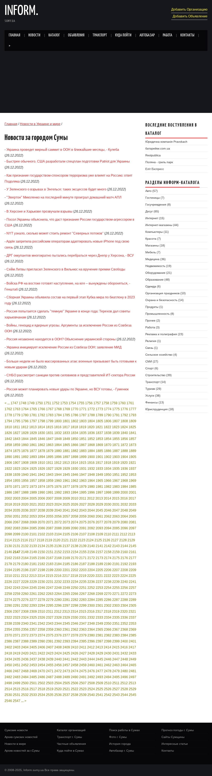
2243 (16, 587)
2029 (99, 504)
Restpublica (153, 155)
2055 (49, 516)
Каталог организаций (71, 730)
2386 (8, 641)
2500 (25, 683)
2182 (41, 564)
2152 (58, 552)
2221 (99, 576)
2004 (25, 498)
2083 (16, 528)
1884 (91, 451)
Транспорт (100, 35)
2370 (8, 635)
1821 (99, 427)
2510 (107, 683)
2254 (107, 587)
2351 (116, 623)
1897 (66, 457)
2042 (74, 510)
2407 (49, 647)
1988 (25, 492)
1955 (16, 480)
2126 (106, 540)
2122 (73, 540)
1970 (8, 486)
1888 (124, 451)
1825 (132, 427)
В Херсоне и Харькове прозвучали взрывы (39, 211)
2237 (99, 581)
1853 (99, 439)
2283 (83, 599)
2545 (132, 695)
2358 (41, 629)
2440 (58, 659)
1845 (33, 439)
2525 (99, 689)
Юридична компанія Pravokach (166, 141)
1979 (83, 486)
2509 (99, 683)
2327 (49, 617)
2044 (91, 510)
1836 (91, 433)
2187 (83, 564)
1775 (116, 409)
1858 (8, 445)
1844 (25, 439)
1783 (49, 415)
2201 (66, 570)
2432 (124, 653)
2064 (124, 516)
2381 (99, 635)
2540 (91, 695)
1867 (83, 445)
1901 (99, 457)
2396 (91, 641)
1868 (91, 445)
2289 (132, 599)
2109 (99, 534)
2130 (8, 546)
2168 (58, 558)
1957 (33, 480)
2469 (33, 671)
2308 (25, 611)
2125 (98, 540)
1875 (16, 451)
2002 (8, 498)
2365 (99, 629)
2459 (83, 665)
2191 (116, 564)
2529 (132, 689)
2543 (116, 695)
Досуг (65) (152, 211)
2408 (58, 647)
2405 (33, 647)
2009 (66, 498)
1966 (107, 480)
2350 (107, 623)
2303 (116, 605)
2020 (25, 504)
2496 (124, 677)
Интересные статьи (174, 743)
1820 (91, 427)
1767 (49, 409)
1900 (91, 457)
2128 (123, 540)
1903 (116, 457)
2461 (99, 665)
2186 (74, 564)
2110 (107, 534)
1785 (66, 415)
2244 (25, 587)
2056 (58, 516)
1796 (25, 421)
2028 (91, 504)
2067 (16, 522)
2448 (124, 659)
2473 (66, 671)
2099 (16, 534)
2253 (99, 587)
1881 (66, 451)
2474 (74, 671)
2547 (16, 701)
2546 (8, 701)
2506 (74, 683)
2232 (58, 581)
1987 (16, 492)
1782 (41, 415)
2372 (25, 635)
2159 (116, 552)
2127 (114, 540)
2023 (49, 504)
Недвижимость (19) (158, 266)
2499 (16, 683)
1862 (41, 445)
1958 (41, 480)
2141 (99, 546)
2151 (49, 552)
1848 (58, 439)
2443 (83, 659)
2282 (74, 599)
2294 (41, 605)
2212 (24, 576)
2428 (91, 653)
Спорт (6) (151, 368)
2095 (116, 528)
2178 (8, 564)
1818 (74, 427)
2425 (66, 653)
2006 (41, 498)
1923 (16, 468)
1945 (66, 474)
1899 (83, 457)
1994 (74, 492)
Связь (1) (151, 347)
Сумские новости (16, 730)
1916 (91, 462)
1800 (58, 421)
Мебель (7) (152, 252)
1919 (115, 462)
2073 (66, 522)
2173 (99, 558)
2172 (91, 558)
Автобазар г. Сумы (121, 750)
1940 (25, 474)
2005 (33, 498)
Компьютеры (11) (157, 231)
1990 (41, 492)
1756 (89, 403)
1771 (83, 409)
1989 (33, 492)
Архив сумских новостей (21, 737)
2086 (41, 528)
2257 (132, 587)
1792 (124, 415)
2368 (124, 629)
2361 (66, 629)
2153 (66, 552)
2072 (58, 522)
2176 (124, 558)
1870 (107, 445)
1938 (8, 474)
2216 (57, 576)
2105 (66, 534)
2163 (16, 558)
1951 (116, 474)
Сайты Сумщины (172, 737)
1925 (33, 468)
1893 (33, 457)
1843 (16, 439)
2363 (83, 629)
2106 (74, 534)
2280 (58, 599)
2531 (16, 695)
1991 (49, 492)
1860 (25, 445)
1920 (124, 462)
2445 (99, 659)
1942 (41, 474)
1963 (83, 480)
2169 (66, 558)
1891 (16, 457)
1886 (107, 451)
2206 (107, 570)
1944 (58, 474)
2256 (124, 587)
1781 (33, 415)
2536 (58, 695)
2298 (74, 605)
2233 (66, 581)
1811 (16, 427)
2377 (66, 635)
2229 (33, 581)
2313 (66, 611)
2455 (49, 665)
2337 (132, 617)
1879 (49, 451)
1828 (25, 433)
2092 (91, 528)
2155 (83, 552)
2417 (132, 647)
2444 (91, 659)
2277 (33, 599)
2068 (25, 522)
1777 (132, 409)
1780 (25, 415)
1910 (41, 462)
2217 (66, 576)
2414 (107, 647)
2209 (132, 570)
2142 (107, 546)
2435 (16, 659)
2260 (25, 593)
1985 (132, 486)
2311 (49, 611)
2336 (124, 617)
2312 (57, 611)
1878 (41, 451)
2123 (81, 540)
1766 (41, 409)
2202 (74, 570)
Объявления (76, 35)
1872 (124, 445)
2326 (41, 617)
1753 (64, 403)
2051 (16, 516)
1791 (116, 415)
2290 (8, 605)
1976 (58, 486)
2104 (58, 534)
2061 (99, 516)
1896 (58, 457)
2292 (25, 605)
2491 (83, 677)
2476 (91, 671)
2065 (132, 516)
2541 (99, 695)
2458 (74, 665)
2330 (74, 617)
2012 (91, 498)
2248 (58, 587)
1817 (66, 427)
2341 (33, 623)
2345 (66, 623)
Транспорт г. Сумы (69, 737)
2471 (49, 671)
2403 (16, 647)
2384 (124, 635)
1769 (66, 409)
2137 (66, 546)
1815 (49, 427)
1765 (33, 409)
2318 (107, 611)
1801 (66, 421)
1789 (99, 415)
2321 (132, 611)
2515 (16, 689)
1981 (99, 486)
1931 (83, 468)
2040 (58, 510)
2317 (99, 611)
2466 (8, 671)
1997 (99, 492)
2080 (124, 522)
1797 (33, 421)
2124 (90, 540)
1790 (107, 415)
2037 (33, 510)
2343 (49, 623)
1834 (74, 433)
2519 (49, 689)
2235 (83, 581)
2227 (16, 581)
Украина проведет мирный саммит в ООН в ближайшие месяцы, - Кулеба (62, 149)
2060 (91, 516)
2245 (33, 587)
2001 (132, 492)
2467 (16, 671)
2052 (25, 516)
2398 (107, 641)
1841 (132, 433)
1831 (49, 433)
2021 (33, 504)
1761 (130, 403)
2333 (99, 617)
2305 (132, 605)
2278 (41, 599)
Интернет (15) (154, 218)
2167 (49, 558)
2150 (41, 552)
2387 (16, 641)
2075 (83, 522)
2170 (74, 558)
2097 (132, 528)
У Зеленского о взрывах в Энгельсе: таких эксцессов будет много (56, 189)
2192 (124, 564)
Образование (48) (157, 279)
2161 (132, 552)
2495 (116, 677)
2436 (25, 659)
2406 (41, 647)
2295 (49, 605)
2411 (82, 647)
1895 (49, 457)
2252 (91, 587)
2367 (116, 629)
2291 (16, 605)
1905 (132, 457)
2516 (25, 689)
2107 (83, 534)
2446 (107, 659)
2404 (25, 647)
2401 (132, 641)
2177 (132, 558)
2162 (8, 558)
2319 (115, 611)
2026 (74, 504)
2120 (56, 540)
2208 (124, 570)
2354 (8, 629)
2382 (107, 635)
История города (120, 743)
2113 (131, 534)
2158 (107, 552)
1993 (66, 492)
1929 (66, 468)
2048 (124, 510)
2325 (33, 617)
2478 (107, 671)
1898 (74, 457)
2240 (124, 581)
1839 (116, 433)
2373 (33, 635)
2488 (58, 677)
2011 (82, 498)
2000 (124, 492)
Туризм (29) (153, 388)
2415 (115, 647)
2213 (33, 576)
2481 (132, 671)
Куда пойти (123, 35)
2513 (132, 683)
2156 (91, 552)
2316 (91, 611)
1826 (8, 433)
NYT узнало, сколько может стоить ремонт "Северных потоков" (55, 233)
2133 (33, 546)
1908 (25, 462)
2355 (16, 629)
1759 (113, 403)
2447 (116, 659)
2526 (107, 689)
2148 (25, 552)
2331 (83, 617)
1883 (83, 451)
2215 (49, 576)
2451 (16, 665)
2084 (25, 528)
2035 (16, 510)
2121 (65, 540)
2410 (74, 647)
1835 (83, 433)
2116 (24, 540)
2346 (74, 623)
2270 (107, 593)
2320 (124, 611)
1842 (8, 439)
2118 (40, 540)
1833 (66, 433)
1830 (41, 433)
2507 (83, 683)
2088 (58, 528)
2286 (107, 599)
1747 (14, 403)
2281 (66, 599)
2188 (91, 564)
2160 (124, 552)
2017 (132, 498)
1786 (74, 415)
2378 (74, 635)
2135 (49, 546)
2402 (8, 647)
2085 (33, 528)
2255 (116, 587)
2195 (16, 570)
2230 (41, 581)
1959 (49, 480)
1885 (99, 451)
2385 (132, 635)
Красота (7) (153, 238)
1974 (41, 486)
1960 (58, 480)
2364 (91, 629)
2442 (74, 659)
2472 (58, 671)
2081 (132, 522)
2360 (58, 629)
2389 (33, 641)
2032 (124, 504)
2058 (74, 516)
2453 (33, 665)
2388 (25, 641)
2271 (116, 593)
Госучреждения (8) (158, 204)
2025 (66, 504)
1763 (16, 409)
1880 (58, 451)
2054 (41, 516)
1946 (74, 474)
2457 (66, 665)
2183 (49, 564)
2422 (41, 653)
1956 (25, 480)
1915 (82, 462)
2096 (124, 528)
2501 (33, 683)
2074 (74, 522)
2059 (83, 516)
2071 (49, 522)
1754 (72, 403)
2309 (33, 611)
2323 (16, 617)
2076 (91, 522)
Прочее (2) (152, 320)
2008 (58, 498)
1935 (116, 468)
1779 (16, 415)
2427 (83, 653)
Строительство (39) (158, 375)
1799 (49, 421)
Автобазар (147, 35)
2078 (107, 522)
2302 (107, 605)
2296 (58, 605)
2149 (33, 552)
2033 (132, 504)
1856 (124, 439)
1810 (8, 427)
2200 (58, 570)
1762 (8, 409)
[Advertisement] (106, 82)
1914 (74, 462)
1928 (58, 468)
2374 (41, 635)
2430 (107, 653)
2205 (99, 570)
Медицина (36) (155, 259)
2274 (8, 599)
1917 (99, 462)
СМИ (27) (151, 361)
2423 (49, 653)
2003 (16, 498)
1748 (22, 403)
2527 (116, 689)
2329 (66, 617)
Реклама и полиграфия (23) (164, 334)
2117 (32, 540)
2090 (74, 528)
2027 (83, 504)
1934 (107, 468)
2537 (66, 695)
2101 (33, 534)
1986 (8, 492)
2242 (8, 587)
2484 (25, 677)
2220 (91, 576)
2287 (116, 599)
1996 (91, 492)
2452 (25, 665)
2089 (66, 528)
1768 (58, 409)
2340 (25, 623)
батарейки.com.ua (157, 148)
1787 (83, 415)
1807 (116, 421)
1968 (124, 480)
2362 (74, 629)
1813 (33, 427)
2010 (74, 498)
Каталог (54, 35)
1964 (91, 480)
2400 (124, 641)
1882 (74, 451)
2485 (33, 677)
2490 (74, 677)
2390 (41, 641)
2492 (91, 677)
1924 (25, 468)
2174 (107, 558)
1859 (16, 445)
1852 (91, 439)
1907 (16, 462)
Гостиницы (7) (154, 197)
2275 (16, 599)
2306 (8, 611)
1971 (16, 486)
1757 (97, 403)
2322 (8, 617)
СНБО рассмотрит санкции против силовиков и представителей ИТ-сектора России (70, 375)
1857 (132, 439)
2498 (8, 683)
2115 (16, 540)
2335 (116, 617)
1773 (99, 409)
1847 (49, 439)
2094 (107, 528)
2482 (8, 677)
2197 (33, 570)
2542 (107, 695)
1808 (124, 421)
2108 (91, 534)
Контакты (187, 35)
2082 (8, 528)
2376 (58, 635)
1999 (116, 492)
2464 (124, 665)
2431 (116, 653)
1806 (107, 421)
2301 (99, 605)
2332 (91, 617)
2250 (74, 587)
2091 (83, 528)
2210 (8, 576)
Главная (14, 35)
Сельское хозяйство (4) (161, 354)
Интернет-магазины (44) (161, 225)
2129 (131, 540)
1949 (99, 474)
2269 (99, 593)
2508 (91, 683)
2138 (74, 546)
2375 (49, 635)
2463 (116, 665)
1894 (41, 457)
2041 (66, 510)
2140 (91, 546)
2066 (8, 522)
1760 (122, 403)
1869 (99, 445)
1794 (8, 421)
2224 (124, 576)
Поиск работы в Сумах (124, 730)
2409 (66, 647)
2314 (74, 611)
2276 (25, 599)
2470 (41, 671)
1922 (8, 468)
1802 (74, 421)
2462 (107, 665)
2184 (58, 564)
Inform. (21, 11)
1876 (25, 451)
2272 (124, 593)
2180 (25, 564)
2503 (49, 683)
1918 (107, 462)
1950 (107, 474)
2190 (107, 564)
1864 (58, 445)
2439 (49, 659)
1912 (57, 462)
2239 (116, 581)
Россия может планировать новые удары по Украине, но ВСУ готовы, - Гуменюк (67, 389)
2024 (58, 504)
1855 (116, 439)
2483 (16, 677)
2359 (49, 629)
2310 (41, 611)
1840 (124, 433)
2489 (66, 677)
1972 (25, 486)
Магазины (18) (155, 245)
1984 (124, 486)
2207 (116, 570)
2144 (124, 546)
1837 (99, 433)
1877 (33, 451)
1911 (49, 462)
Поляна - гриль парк (159, 162)
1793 (132, 415)
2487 (49, 677)
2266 (74, 593)
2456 (58, 665)
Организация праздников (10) (165, 293)
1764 (25, 409)
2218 (74, 576)
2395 (83, 641)
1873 (132, 445)
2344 (58, 623)
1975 (49, 486)
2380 (91, 635)
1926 (41, 468)
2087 (49, 528)
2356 (25, 629)
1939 (16, 474)
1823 (115, 427)
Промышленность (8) (159, 313)
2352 (124, 623)
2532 (25, 695)
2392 (58, 641)
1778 (8, 415)
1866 (74, 445)
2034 (8, 510)
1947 (83, 474)
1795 (16, 421)
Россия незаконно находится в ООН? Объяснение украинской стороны (61, 339)
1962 (74, 480)
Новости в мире (15, 743)
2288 (124, 599)
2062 (107, 516)
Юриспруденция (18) (159, 409)
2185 (66, 564)
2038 (41, 510)
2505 (66, 683)
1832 (58, 433)
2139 (83, 546)
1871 (116, 445)
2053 (33, 516)
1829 (33, 433)
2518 (41, 689)
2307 (16, 611)
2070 (41, 522)
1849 (66, 439)
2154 (74, 552)
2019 (16, 504)
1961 (66, 480)
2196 (25, 570)
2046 (107, 510)
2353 (132, 623)
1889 (132, 451)
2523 (83, 689)
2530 (8, 695)
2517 (33, 689)
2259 (16, 593)
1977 (66, 486)
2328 (58, 617)
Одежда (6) (153, 286)
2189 (99, 564)
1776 (124, 409)
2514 (8, 689)
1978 (74, 486)
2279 (49, 599)
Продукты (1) (154, 306)
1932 (91, 468)
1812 (24, 427)
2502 (41, 683)
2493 (99, 677)
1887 (116, 451)
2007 (49, 498)
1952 (124, 474)
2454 (41, 665)
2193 (132, 564)
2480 (124, 671)
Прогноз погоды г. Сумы (177, 730)
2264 (58, 593)
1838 (107, 433)
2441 (66, 659)
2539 (83, 695)
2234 (74, 581)
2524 (91, 689)
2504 (58, 683)
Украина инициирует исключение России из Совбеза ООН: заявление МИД (64, 347)
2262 (41, 593)
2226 (8, 581)
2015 (115, 498)
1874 (8, 451)
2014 (107, 498)
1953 (132, 474)
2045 (99, 510)
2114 (8, 540)
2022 (41, 504)
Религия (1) (153, 341)
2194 (8, 570)
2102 (41, 534)
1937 (132, 468)
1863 (49, 445)
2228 (25, 581)
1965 (99, 480)
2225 (132, 576)
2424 (58, 653)
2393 (66, 641)
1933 (99, 468)
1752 (55, 403)
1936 (124, 468)
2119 (48, 540)
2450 (8, 665)
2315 (82, 611)
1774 (107, 409)
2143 (116, 546)
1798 (41, 421)
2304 (124, 605)
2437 (33, 659)
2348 (91, 623)
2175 (116, 558)
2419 (16, 653)
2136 (58, 546)
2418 (8, 653)
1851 (83, 439)
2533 (33, 695)
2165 (33, 558)
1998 (107, 492)
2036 (25, 510)
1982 (107, 486)
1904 (124, 457)
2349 (99, 623)
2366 (107, 629)
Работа (167, 35)
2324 (25, 617)
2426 (74, 653)
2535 (49, 695)
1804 (91, 421)
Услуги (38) (152, 395)
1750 (39, 403)
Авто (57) (151, 191)
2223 (115, 576)
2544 (124, 695)
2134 (41, 546)
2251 (83, 587)
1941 (33, 474)
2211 (16, 576)
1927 (49, 468)
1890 (8, 457)
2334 (107, 617)
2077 (99, 522)
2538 (74, 695)
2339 (16, 623)
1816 (57, 427)
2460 (91, 665)
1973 (33, 486)
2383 (116, 635)
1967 (116, 480)
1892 (25, 457)
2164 (25, 558)
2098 (8, 534)
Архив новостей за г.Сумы (22, 750)
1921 (132, 462)
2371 (16, 635)
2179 (16, 564)
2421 (33, 653)
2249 (66, 587)
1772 (91, 409)
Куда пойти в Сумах (70, 750)
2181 (33, 564)
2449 (132, 659)
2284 (91, 599)
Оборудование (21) (158, 272)
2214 (41, 576)
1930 (74, 468)
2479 (116, 671)
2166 (41, 558)
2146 (8, 552)
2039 (49, 510)
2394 (74, 641)
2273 (132, 593)
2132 (25, 546)
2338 (8, 623)
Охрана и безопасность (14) (164, 300)
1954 (8, 480)
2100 (25, 534)
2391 (49, 641)
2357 (33, 629)
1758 (105, 403)
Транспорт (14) (155, 382)
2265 (66, 593)
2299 (83, 605)
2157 (99, 552)
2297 (66, 605)
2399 (116, 641)
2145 (132, 546)
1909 (33, 462)
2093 (99, 528)
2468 (25, 671)
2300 (91, 605)
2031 (116, 504)
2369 (132, 629)
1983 (116, 486)
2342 (41, 623)
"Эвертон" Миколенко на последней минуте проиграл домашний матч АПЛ (64, 197)
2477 (99, 671)
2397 (99, 641)
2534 (41, 695)
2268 (91, 593)
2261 (33, 593)
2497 (132, 677)
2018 (8, 504)
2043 (83, 510)
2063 (116, 516)
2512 (124, 683)
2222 (107, 576)
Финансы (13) (154, 402)
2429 (99, 653)
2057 (66, 516)
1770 (74, 409)
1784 (58, 415)
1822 (107, 427)
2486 (41, 677)
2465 (132, 665)
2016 (124, 498)
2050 (8, 516)
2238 (107, 581)
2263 (49, 593)
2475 (83, 671)
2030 (107, 504)
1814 (41, 427)
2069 (33, 522)
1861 (33, 445)
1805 (99, 421)
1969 (132, 480)
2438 (41, 659)
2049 (132, 510)
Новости (34, 35)
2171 (83, 558)
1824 (124, 427)
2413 (99, 647)
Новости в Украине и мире (40, 124)
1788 (91, 415)
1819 (82, 427)
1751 (47, 403)
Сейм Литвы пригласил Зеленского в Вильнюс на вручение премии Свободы (65, 269)
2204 (91, 570)
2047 (116, 510)
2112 (123, 534)
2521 (66, 689)
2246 (41, 587)
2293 (33, 605)
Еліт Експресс (154, 169)
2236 (91, 581)
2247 (49, 587)
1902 (107, 457)
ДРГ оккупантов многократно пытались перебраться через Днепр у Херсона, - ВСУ (70, 255)
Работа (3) (152, 327)
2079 (116, 522)
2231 (49, 581)
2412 (91, 647)
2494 (107, 677)
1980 (91, 486)
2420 (25, 653)
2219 (82, 576)
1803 (83, 421)
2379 (83, 635)
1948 (91, 474)
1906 (8, 462)
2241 (132, 581)
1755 (80, 403)
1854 (107, 439)
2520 (58, 689)
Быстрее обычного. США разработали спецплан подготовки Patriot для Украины (68, 161)
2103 (49, 534)
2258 (8, 593)
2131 (16, 546)
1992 (58, 492)
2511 (115, 683)
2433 (132, 653)
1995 (83, 492)
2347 (83, 623)
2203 (83, 570)
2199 (49, 570)
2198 (41, 570)
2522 (74, 689)
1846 (41, 439)
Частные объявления (71, 743)
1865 (66, 445)
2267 (83, 593)
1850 (74, 439)
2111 (115, 534)
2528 (124, 689)
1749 (31, 403)
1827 (16, 433)
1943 (49, 474)
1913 (66, 462)
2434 (8, 659)
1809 (132, 421)
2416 (124, 647)
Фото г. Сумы (118, 737)
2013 (99, 498)
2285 (99, 599)
